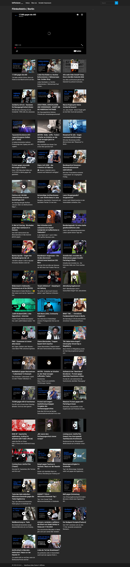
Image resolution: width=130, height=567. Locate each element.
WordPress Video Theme (31, 565)
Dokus (28, 3)
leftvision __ (17, 3)
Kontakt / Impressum (45, 3)
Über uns (34, 3)
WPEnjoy (42, 565)
